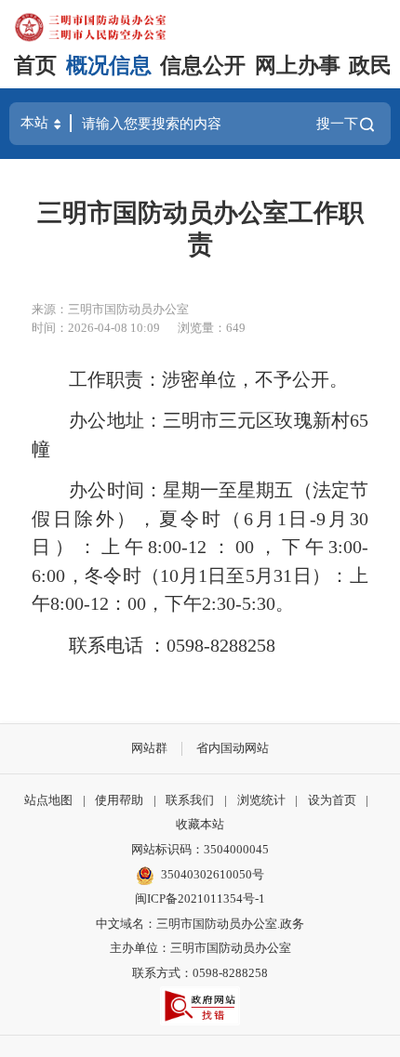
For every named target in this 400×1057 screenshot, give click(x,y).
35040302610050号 (212, 874)
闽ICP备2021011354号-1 (200, 898)
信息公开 (203, 65)
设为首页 (332, 800)
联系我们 (190, 800)
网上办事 (297, 65)
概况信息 (109, 65)
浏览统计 (261, 800)
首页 (35, 65)
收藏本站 (200, 824)
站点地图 (48, 800)
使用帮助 (119, 800)
